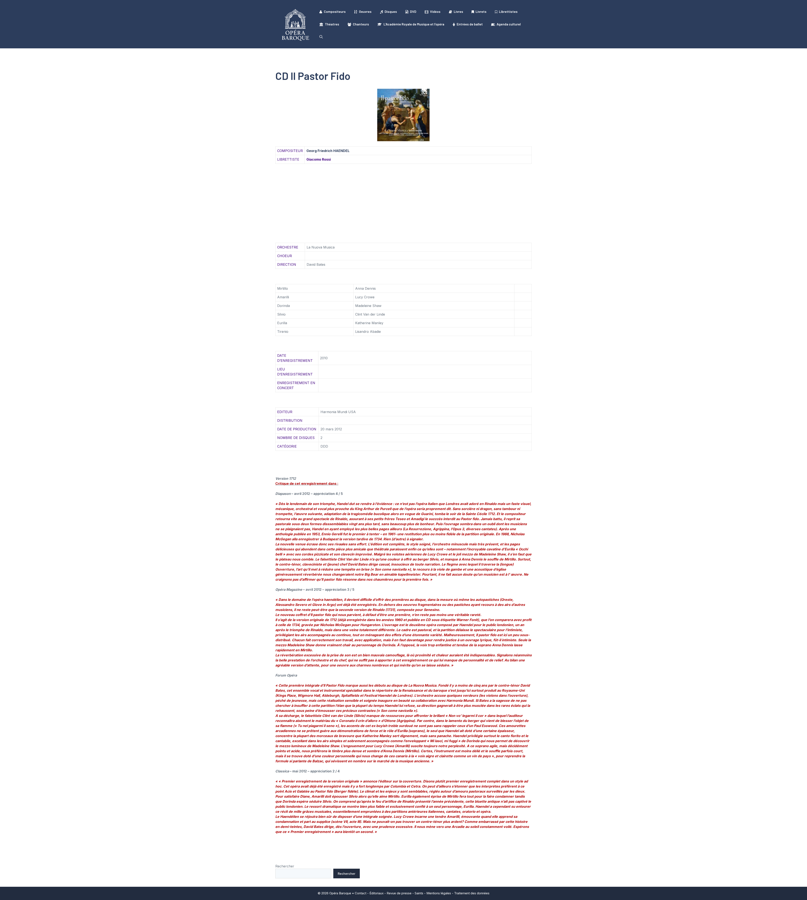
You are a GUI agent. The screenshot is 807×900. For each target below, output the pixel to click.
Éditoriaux (376, 893)
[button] (321, 36)
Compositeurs (335, 11)
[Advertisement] (403, 198)
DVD (413, 11)
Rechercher (284, 866)
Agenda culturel (509, 24)
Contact (360, 893)
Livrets (481, 11)
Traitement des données (471, 893)
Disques (391, 11)
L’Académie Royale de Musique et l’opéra (414, 24)
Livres (458, 11)
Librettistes (508, 11)
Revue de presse (399, 893)
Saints (419, 893)
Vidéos (435, 11)
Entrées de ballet (470, 24)
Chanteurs (361, 24)
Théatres (332, 24)
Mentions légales (438, 893)
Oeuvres (365, 11)
